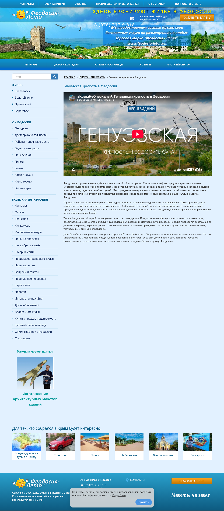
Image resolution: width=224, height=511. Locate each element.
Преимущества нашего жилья (117, 3)
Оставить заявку (197, 17)
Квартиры (31, 64)
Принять (143, 501)
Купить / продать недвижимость (35, 318)
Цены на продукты (27, 239)
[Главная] (35, 14)
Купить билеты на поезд (30, 325)
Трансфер (21, 219)
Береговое (22, 111)
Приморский (23, 104)
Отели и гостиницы (109, 64)
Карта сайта (22, 285)
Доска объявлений (27, 305)
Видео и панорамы (27, 148)
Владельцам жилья (27, 312)
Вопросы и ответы (188, 3)
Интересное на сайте (29, 298)
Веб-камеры (23, 188)
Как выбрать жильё (27, 245)
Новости (20, 292)
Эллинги (145, 64)
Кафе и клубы (24, 175)
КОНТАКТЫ (137, 480)
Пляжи (19, 162)
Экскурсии (21, 128)
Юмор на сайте (25, 252)
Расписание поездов (28, 232)
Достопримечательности (31, 135)
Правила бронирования (30, 279)
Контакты (27, 3)
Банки (19, 168)
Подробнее (119, 495)
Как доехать (22, 225)
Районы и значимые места (32, 142)
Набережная (23, 155)
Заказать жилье (191, 481)
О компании (156, 3)
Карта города (23, 181)
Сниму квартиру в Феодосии (33, 332)
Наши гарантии (54, 3)
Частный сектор (178, 64)
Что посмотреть (163, 446)
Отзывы (80, 3)
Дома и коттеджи (66, 64)
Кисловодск (22, 91)
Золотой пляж (24, 97)
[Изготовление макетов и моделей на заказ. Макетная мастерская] (35, 372)
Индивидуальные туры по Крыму (26, 446)
